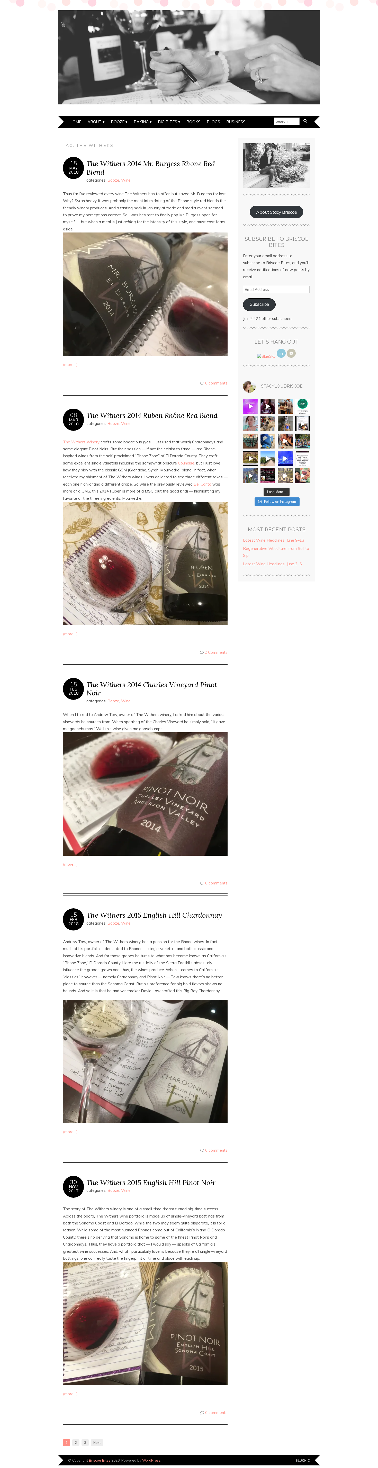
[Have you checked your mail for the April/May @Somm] (285, 475)
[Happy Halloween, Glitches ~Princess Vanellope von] (250, 423)
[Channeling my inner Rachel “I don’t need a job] (267, 441)
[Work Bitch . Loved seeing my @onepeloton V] (250, 406)
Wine (126, 180)
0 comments (216, 383)
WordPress (151, 1460)
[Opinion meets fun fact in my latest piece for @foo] (302, 423)
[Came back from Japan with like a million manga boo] (250, 441)
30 (73, 1182)
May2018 (73, 170)
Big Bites (167, 121)
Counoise (186, 463)
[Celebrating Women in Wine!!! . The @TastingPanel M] (250, 475)
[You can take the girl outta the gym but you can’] (302, 441)
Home (75, 121)
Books (193, 121)
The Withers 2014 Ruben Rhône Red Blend (152, 415)
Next (97, 1442)
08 (73, 415)
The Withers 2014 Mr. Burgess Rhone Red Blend (150, 167)
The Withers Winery (81, 442)
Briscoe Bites (99, 1460)
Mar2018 (73, 421)
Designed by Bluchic (303, 1460)
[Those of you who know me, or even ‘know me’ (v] (250, 458)
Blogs (213, 121)
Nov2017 (73, 1188)
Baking (141, 121)
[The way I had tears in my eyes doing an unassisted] (302, 406)
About (94, 121)
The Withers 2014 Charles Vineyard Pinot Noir (151, 688)
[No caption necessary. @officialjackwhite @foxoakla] (285, 458)
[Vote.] (285, 423)
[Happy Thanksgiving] (285, 406)
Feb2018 (73, 691)
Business (236, 121)
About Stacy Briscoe (276, 212)
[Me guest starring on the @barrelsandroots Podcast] (267, 406)
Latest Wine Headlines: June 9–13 (273, 540)
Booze (117, 121)
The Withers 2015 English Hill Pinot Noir (150, 1182)
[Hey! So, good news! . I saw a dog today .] (267, 423)
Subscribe (259, 304)
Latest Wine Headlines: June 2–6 (272, 563)
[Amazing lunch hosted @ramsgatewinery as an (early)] (267, 458)
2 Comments (216, 652)
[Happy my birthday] (285, 441)
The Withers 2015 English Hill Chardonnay (154, 914)
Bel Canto (202, 484)
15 (73, 163)
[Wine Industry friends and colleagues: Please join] (267, 475)
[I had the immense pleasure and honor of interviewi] (302, 458)
